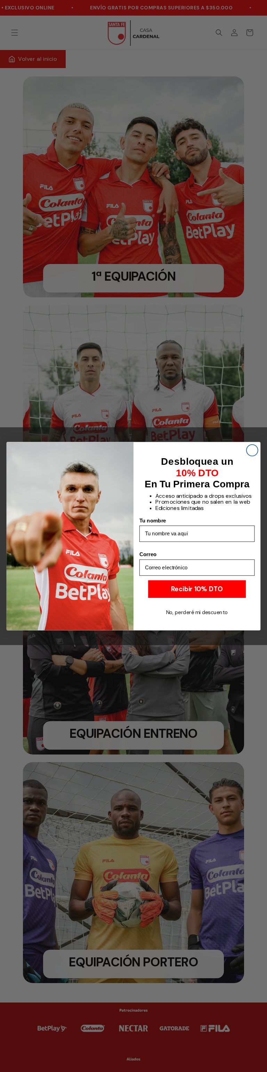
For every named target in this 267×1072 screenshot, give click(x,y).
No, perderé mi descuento (197, 612)
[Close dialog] (252, 450)
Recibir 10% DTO (197, 589)
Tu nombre (152, 520)
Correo (148, 554)
